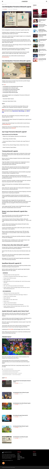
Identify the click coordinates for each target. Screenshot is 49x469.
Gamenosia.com (5, 57)
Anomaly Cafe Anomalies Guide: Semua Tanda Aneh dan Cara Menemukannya (42, 25)
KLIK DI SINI (10, 329)
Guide (16, 9)
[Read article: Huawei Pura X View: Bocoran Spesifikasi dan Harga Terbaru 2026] (40, 13)
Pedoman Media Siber (20, 457)
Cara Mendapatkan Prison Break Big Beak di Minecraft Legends (13, 86)
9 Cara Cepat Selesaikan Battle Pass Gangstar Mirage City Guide (42, 40)
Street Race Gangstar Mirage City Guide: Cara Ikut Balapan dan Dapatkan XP (42, 35)
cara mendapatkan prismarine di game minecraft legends (11, 370)
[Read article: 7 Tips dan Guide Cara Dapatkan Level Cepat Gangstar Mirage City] (35, 45)
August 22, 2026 (40, 32)
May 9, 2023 (20, 416)
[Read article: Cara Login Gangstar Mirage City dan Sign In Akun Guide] (35, 60)
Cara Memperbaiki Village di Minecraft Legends (10, 92)
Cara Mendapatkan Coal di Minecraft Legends (20, 436)
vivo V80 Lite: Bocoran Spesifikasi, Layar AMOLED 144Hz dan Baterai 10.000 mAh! (42, 30)
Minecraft (14, 128)
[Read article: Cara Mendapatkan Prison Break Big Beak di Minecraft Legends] (7, 383)
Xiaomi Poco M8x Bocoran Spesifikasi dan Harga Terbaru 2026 (42, 50)
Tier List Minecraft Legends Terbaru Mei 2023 (20, 415)
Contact (18, 455)
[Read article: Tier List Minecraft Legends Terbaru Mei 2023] (7, 418)
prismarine (20, 373)
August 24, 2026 (36, 16)
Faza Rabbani (5, 9)
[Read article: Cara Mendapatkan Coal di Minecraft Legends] (7, 439)
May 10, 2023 (21, 404)
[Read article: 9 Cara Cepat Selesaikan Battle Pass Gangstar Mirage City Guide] (35, 40)
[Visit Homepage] (24, 1)
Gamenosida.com (7, 124)
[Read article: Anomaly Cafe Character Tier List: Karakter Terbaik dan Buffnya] (35, 21)
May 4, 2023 (20, 438)
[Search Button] (46, 1)
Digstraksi (34, 453)
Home (3, 4)
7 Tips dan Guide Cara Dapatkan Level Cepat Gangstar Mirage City (41, 45)
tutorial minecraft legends (16, 374)
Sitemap (18, 459)
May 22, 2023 (21, 383)
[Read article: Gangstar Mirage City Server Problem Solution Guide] (35, 55)
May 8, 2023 (20, 427)
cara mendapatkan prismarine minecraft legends (9, 373)
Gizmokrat (34, 455)
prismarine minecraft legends (6, 374)
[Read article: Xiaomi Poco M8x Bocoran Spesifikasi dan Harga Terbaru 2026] (35, 50)
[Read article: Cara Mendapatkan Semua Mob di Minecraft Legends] (7, 406)
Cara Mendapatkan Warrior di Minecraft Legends (21, 392)
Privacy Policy (19, 456)
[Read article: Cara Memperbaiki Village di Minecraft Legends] (7, 429)
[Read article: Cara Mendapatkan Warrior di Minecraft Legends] (7, 395)
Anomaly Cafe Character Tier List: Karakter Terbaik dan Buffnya (42, 20)
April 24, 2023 (10, 9)
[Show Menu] (2, 1)
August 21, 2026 (40, 52)
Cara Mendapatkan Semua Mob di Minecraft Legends (11, 89)
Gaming (5, 4)
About (18, 453)
